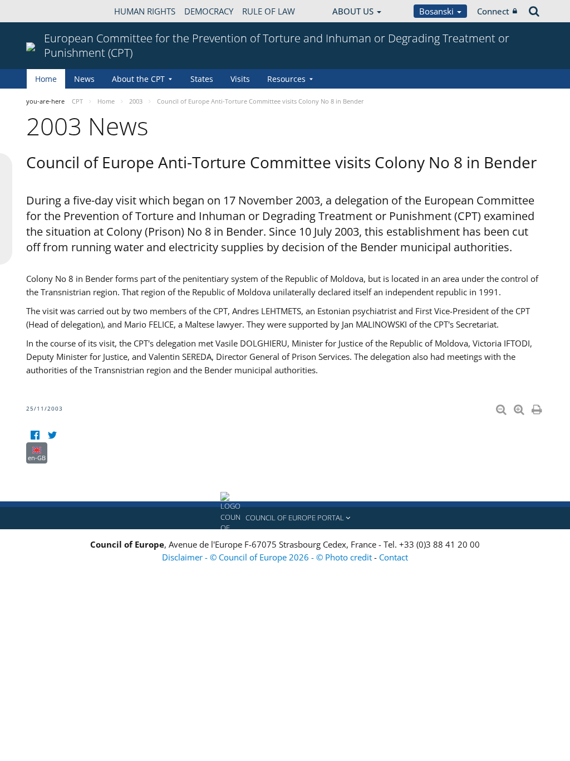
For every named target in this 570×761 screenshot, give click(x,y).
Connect (493, 11)
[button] (285, 518)
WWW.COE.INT (54, 11)
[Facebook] (34, 435)
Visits (240, 79)
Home (46, 79)
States (201, 79)
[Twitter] (52, 435)
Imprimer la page (538, 407)
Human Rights (144, 11)
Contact (393, 557)
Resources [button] (286, 79)
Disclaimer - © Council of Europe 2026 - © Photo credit (268, 557)
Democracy (208, 11)
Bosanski (437, 11)
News (84, 79)
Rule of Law (268, 11)
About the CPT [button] (138, 79)
